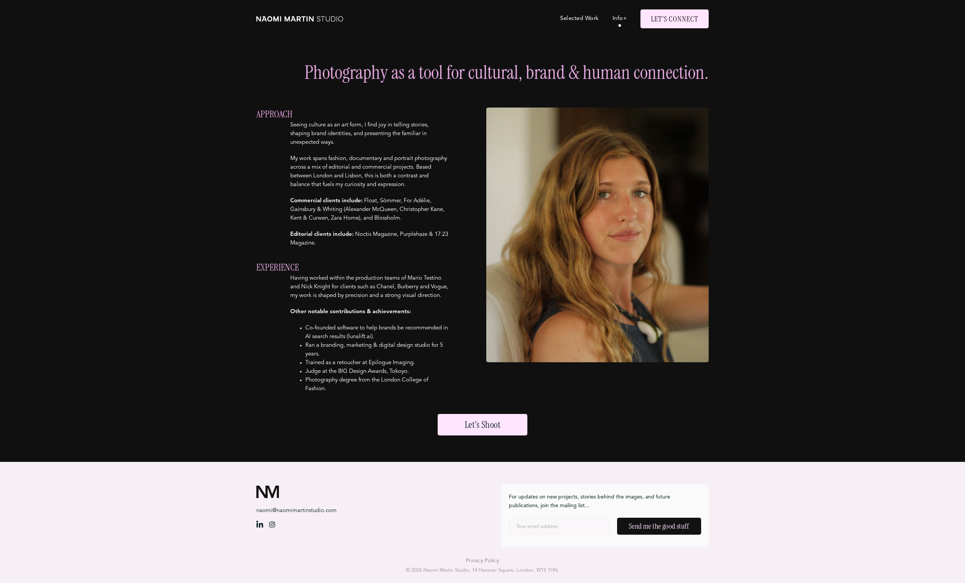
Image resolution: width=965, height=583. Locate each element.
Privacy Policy (482, 560)
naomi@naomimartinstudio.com (296, 511)
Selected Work (579, 19)
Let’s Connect (674, 19)
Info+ (620, 19)
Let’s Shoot (483, 424)
